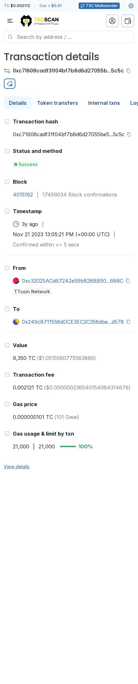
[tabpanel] (69, 293)
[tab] (18, 102)
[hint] (7, 121)
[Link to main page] (39, 20)
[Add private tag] (9, 84)
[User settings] (131, 6)
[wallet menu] (127, 20)
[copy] (129, 71)
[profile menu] (112, 20)
